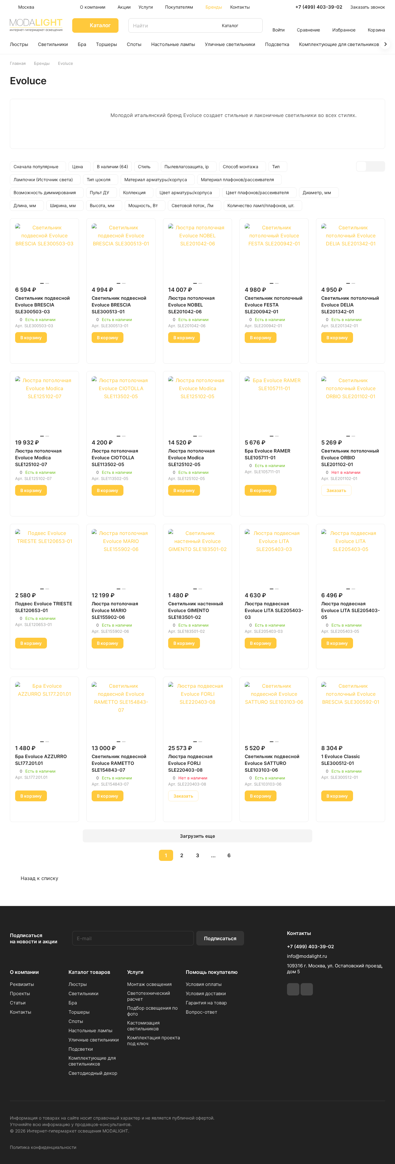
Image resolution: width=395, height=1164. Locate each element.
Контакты (20, 1012)
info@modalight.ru (307, 956)
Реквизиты (22, 984)
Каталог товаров (89, 972)
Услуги (135, 972)
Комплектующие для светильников (92, 1061)
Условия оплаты (204, 984)
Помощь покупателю (212, 972)
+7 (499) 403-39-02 (318, 7)
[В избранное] (21, 351)
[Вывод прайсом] (380, 166)
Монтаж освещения (149, 984)
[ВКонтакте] (293, 989)
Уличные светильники (94, 1040)
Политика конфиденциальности (43, 1147)
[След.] (245, 855)
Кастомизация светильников (143, 1026)
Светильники (83, 993)
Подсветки (81, 1049)
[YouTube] (307, 989)
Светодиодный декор (93, 1073)
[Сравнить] (36, 351)
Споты (76, 1021)
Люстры (78, 984)
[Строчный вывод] (370, 166)
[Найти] (255, 25)
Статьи (18, 1003)
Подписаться (220, 938)
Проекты (20, 993)
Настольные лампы (90, 1030)
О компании (24, 972)
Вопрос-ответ (201, 1012)
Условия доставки (206, 993)
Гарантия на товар (206, 1003)
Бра (73, 1003)
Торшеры (79, 1012)
